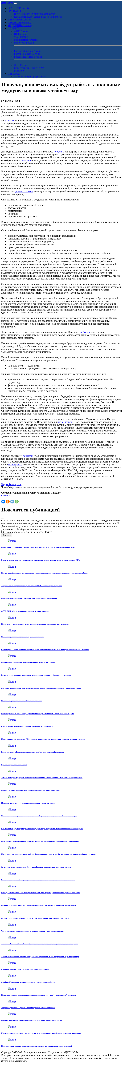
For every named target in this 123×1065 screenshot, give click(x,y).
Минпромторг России (26, 39)
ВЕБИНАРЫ (19, 19)
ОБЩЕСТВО (19, 22)
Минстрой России (24, 42)
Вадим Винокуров (11, 484)
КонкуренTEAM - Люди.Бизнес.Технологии (38, 16)
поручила (59, 151)
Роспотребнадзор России (27, 51)
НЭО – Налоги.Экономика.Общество (34, 13)
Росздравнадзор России (27, 53)
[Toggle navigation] (15, 3)
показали (28, 456)
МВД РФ (19, 70)
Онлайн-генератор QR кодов (30, 76)
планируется (15, 464)
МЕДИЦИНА (20, 25)
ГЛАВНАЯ (18, 8)
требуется (84, 332)
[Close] (2, 518)
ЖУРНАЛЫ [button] (14, 11)
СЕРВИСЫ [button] (14, 73)
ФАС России (21, 37)
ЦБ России (20, 34)
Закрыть (7, 535)
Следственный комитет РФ (29, 68)
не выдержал (65, 422)
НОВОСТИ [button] (14, 28)
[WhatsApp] (17, 501)
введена (26, 160)
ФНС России (21, 31)
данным (9, 120)
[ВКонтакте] (3, 501)
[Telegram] (12, 501)
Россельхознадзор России (28, 56)
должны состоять (23, 191)
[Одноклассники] (8, 501)
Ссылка (5, 495)
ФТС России (21, 65)
